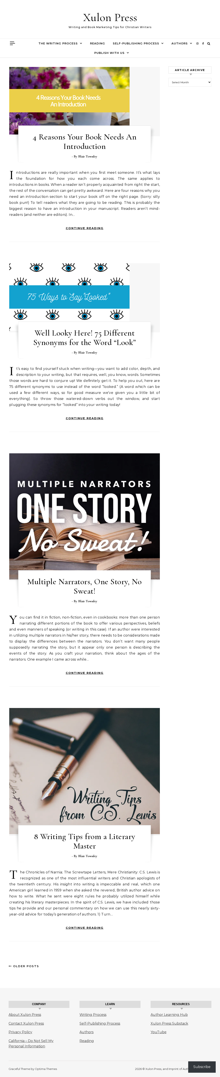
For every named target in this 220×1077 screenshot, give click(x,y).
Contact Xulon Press (26, 1023)
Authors (179, 43)
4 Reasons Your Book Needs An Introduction (84, 141)
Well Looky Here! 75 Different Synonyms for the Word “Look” (84, 337)
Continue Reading (85, 228)
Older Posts (25, 966)
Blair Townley (87, 156)
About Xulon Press (25, 1015)
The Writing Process (58, 43)
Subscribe (202, 1067)
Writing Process (92, 1015)
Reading (97, 43)
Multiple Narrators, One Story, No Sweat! (84, 586)
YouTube (159, 1032)
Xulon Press (110, 17)
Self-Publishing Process (136, 43)
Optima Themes (46, 1069)
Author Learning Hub (169, 1015)
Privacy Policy (20, 1032)
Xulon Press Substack (169, 1023)
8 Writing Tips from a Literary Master (84, 841)
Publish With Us (109, 52)
